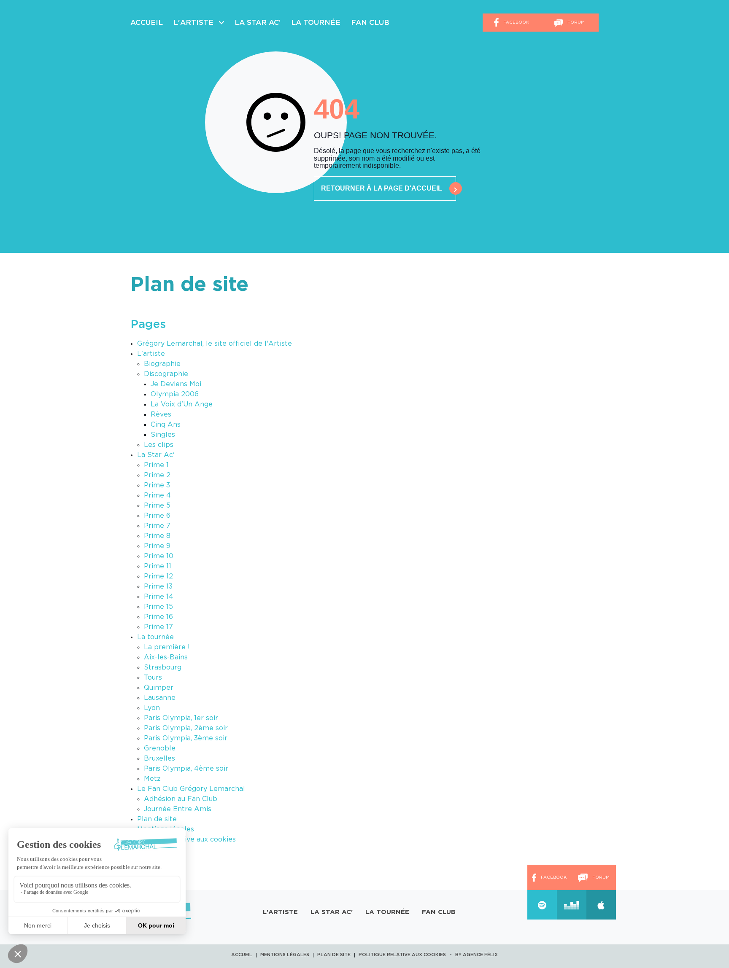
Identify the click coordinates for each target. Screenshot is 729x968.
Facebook (515, 22)
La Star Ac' (156, 455)
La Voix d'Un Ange (182, 404)
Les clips (158, 444)
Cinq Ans (166, 424)
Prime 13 (158, 586)
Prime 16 (158, 616)
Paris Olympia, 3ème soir (185, 738)
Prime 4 (157, 495)
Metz (152, 778)
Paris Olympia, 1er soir (181, 718)
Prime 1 (156, 465)
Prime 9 (157, 546)
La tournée (315, 22)
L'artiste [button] (194, 22)
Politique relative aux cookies (186, 839)
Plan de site (157, 819)
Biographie (162, 363)
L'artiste (151, 353)
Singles (163, 434)
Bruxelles (159, 758)
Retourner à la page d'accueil (381, 188)
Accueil (146, 22)
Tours (153, 677)
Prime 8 (157, 535)
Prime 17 (158, 627)
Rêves (161, 414)
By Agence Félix (476, 954)
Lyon (152, 707)
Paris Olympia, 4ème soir (186, 768)
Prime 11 (157, 566)
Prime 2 (157, 475)
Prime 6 (157, 515)
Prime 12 (158, 576)
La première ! (167, 647)
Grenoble (160, 748)
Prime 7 (157, 525)
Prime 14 (158, 596)
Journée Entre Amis (177, 809)
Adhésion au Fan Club (180, 799)
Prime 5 (157, 505)
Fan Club (370, 22)
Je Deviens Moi (176, 384)
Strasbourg (162, 667)
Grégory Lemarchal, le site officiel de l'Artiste (214, 343)
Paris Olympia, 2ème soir (186, 728)
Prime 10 (158, 556)
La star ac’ (258, 22)
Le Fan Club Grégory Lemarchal (191, 788)
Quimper (158, 687)
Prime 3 (157, 485)
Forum (575, 22)
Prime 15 (158, 606)
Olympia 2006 (175, 394)
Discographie (166, 374)
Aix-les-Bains (166, 657)
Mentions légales (284, 954)
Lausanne (160, 697)
